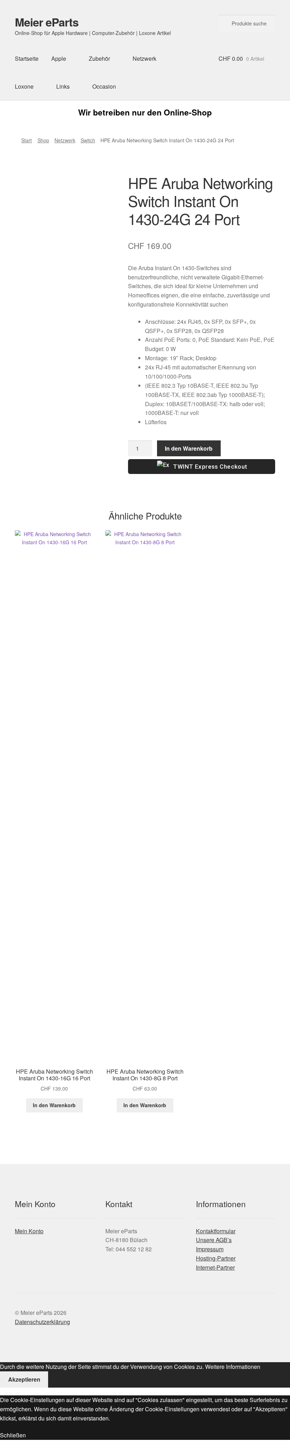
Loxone (24, 86)
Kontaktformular (216, 1231)
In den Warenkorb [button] (54, 1105)
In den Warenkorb (189, 448)
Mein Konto (29, 1231)
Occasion (104, 86)
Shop (43, 140)
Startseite (27, 58)
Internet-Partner (215, 1267)
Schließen (13, 1435)
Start (26, 140)
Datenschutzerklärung (42, 1322)
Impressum (210, 1249)
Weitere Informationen (232, 1367)
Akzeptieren (24, 1379)
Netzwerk (144, 58)
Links (63, 86)
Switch (88, 140)
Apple (58, 58)
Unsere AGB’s (214, 1240)
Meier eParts (47, 22)
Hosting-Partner (216, 1258)
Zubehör (99, 58)
